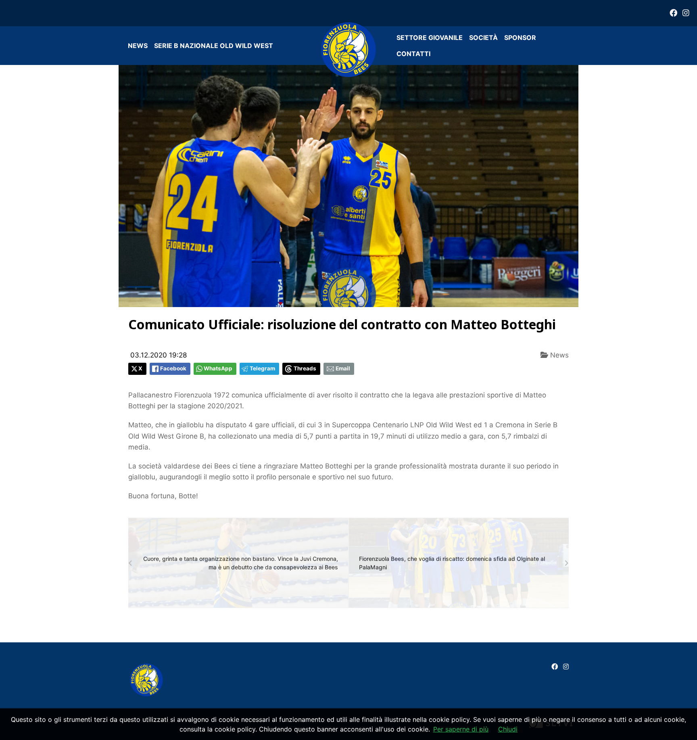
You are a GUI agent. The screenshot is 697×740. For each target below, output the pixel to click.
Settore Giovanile (429, 37)
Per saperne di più (460, 729)
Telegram (262, 368)
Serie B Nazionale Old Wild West (213, 46)
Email (343, 368)
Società (483, 37)
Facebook (173, 368)
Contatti (413, 54)
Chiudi (508, 729)
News (138, 46)
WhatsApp (218, 368)
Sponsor (520, 37)
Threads (305, 368)
